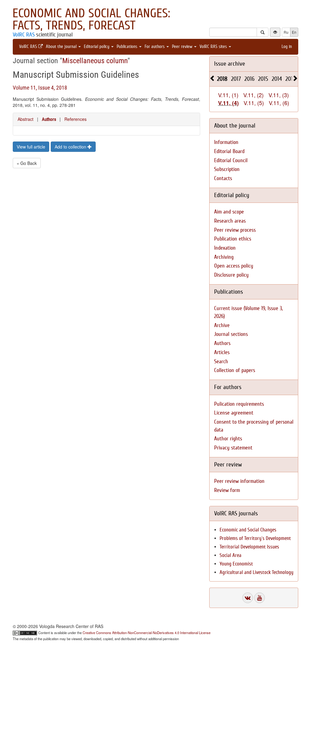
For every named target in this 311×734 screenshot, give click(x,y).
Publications (127, 46)
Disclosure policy (231, 275)
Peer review (182, 46)
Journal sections (231, 334)
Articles (222, 352)
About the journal (62, 46)
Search (221, 361)
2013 (290, 78)
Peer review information (239, 481)
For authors (155, 46)
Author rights (228, 438)
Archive (222, 325)
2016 (249, 78)
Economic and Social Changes (248, 530)
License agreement (233, 413)
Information (226, 142)
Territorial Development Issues (249, 547)
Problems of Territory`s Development (255, 538)
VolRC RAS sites (214, 46)
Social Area (230, 555)
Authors (49, 119)
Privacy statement (233, 448)
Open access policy (233, 266)
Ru (286, 32)
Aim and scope (229, 212)
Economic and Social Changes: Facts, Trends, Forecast (91, 19)
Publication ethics (232, 239)
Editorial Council (231, 160)
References (75, 119)
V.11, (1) (228, 95)
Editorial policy (97, 46)
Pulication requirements (239, 404)
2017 (236, 78)
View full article (31, 147)
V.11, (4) (228, 103)
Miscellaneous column (95, 60)
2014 (277, 78)
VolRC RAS (24, 34)
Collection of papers (234, 370)
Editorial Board (229, 151)
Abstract (25, 119)
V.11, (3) (278, 95)
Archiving (224, 257)
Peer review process (235, 230)
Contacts (223, 178)
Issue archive (229, 63)
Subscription (227, 169)
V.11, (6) (279, 103)
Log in (287, 46)
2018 (222, 78)
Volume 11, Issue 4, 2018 (40, 87)
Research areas (230, 221)
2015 (263, 78)
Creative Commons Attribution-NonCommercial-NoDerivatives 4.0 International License (146, 632)
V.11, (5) (254, 103)
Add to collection (71, 147)
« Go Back (27, 163)
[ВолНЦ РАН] (247, 597)
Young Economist (236, 564)
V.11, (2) (253, 95)
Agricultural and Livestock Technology (256, 572)
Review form (227, 490)
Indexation (225, 248)
